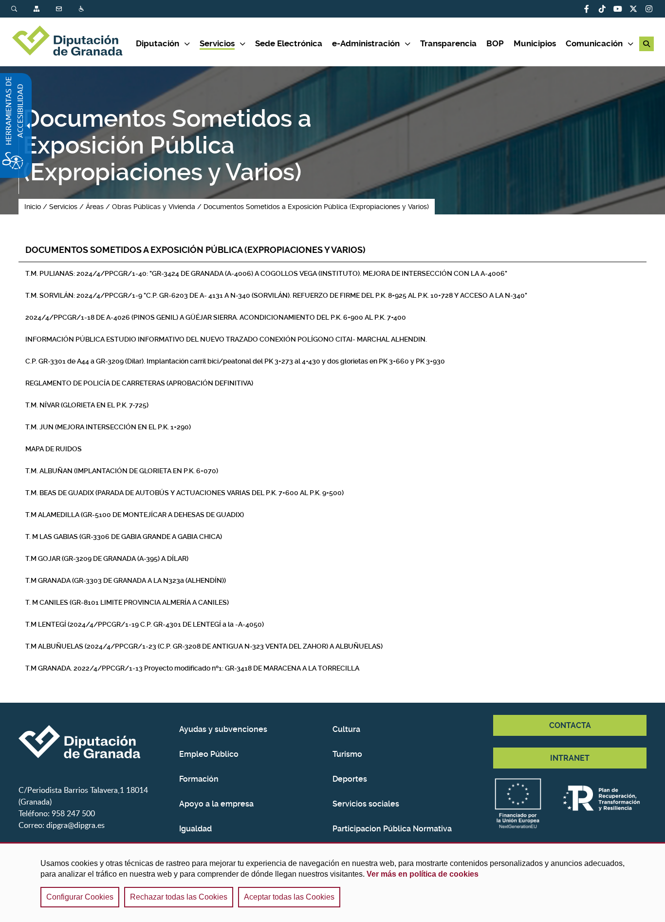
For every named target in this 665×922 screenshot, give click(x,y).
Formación (199, 779)
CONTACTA (570, 725)
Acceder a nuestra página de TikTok (602, 9)
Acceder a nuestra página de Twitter (633, 9)
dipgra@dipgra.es (75, 825)
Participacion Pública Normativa (392, 828)
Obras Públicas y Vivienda (153, 207)
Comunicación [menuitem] (594, 43)
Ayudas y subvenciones (223, 729)
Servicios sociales (365, 803)
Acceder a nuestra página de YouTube (618, 9)
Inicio (32, 207)
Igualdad (195, 828)
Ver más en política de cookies (423, 874)
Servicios (63, 207)
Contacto (60, 9)
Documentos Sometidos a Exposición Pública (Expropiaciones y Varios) (316, 207)
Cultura (346, 729)
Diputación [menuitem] (157, 43)
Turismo (347, 754)
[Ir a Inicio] (73, 41)
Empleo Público (209, 754)
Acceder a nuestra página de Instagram (649, 9)
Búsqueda (15, 9)
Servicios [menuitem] (217, 43)
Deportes (349, 779)
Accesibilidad (82, 9)
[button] (646, 44)
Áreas (95, 207)
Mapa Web (37, 9)
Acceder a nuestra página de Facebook (586, 9)
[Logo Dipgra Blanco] (95, 741)
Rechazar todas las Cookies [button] (178, 897)
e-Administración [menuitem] (366, 43)
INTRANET (570, 758)
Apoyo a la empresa (216, 803)
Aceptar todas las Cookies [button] (289, 897)
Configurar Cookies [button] (79, 897)
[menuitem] (22, 9)
